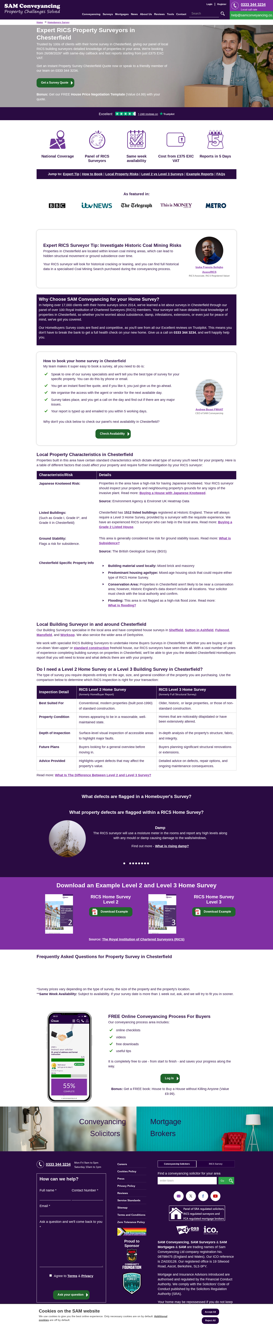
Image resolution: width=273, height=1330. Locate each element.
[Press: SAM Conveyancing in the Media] (136, 194)
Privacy (87, 1276)
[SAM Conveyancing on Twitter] (191, 1196)
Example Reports (200, 174)
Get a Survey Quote (54, 82)
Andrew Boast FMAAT (209, 409)
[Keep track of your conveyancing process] (69, 1057)
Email (45, 1206)
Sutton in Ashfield (199, 630)
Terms (72, 1276)
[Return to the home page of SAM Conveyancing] (32, 9)
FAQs (220, 174)
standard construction (91, 648)
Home (40, 22)
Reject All (210, 1320)
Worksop (67, 635)
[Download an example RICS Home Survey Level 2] (59, 913)
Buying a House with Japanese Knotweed (172, 493)
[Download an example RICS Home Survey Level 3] (162, 913)
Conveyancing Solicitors (177, 1164)
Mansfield (44, 635)
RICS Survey (215, 1164)
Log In (169, 1078)
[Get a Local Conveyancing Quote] (68, 1129)
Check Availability (112, 433)
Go (222, 13)
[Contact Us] (251, 15)
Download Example (114, 911)
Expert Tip (71, 174)
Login (209, 4)
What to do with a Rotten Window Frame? (172, 844)
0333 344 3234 (253, 4)
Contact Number (85, 1190)
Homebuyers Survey (58, 22)
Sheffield (176, 630)
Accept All (210, 1312)
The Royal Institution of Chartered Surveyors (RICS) (143, 939)
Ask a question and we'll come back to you (71, 1224)
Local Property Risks (122, 174)
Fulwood (222, 630)
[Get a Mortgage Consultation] (204, 1129)
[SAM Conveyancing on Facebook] (203, 1196)
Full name (48, 1190)
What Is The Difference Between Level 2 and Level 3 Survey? (103, 775)
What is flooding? (122, 605)
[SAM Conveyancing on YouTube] (215, 1196)
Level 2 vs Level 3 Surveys (162, 174)
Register (221, 4)
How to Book (92, 174)
